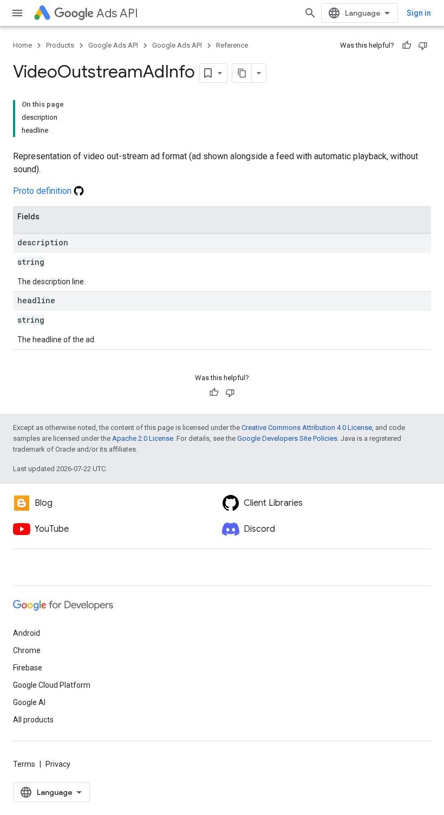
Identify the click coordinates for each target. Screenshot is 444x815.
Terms (24, 764)
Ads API (117, 13)
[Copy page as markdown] (242, 73)
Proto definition (43, 191)
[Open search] (310, 12)
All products (33, 719)
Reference (232, 45)
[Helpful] (407, 45)
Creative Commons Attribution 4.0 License (306, 427)
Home (22, 45)
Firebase (27, 667)
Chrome (27, 650)
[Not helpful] (423, 45)
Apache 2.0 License (142, 438)
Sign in (419, 13)
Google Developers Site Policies (287, 438)
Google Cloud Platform (51, 685)
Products (60, 45)
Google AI (29, 702)
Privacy (57, 764)
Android (26, 633)
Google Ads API (113, 45)
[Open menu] (17, 13)
